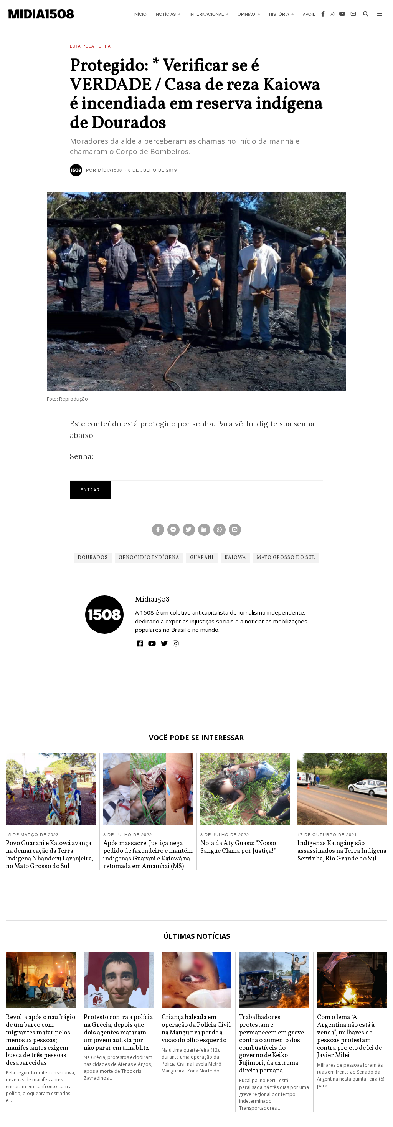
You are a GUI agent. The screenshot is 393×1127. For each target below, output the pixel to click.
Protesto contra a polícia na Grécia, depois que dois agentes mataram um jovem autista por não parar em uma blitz (118, 1032)
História (279, 14)
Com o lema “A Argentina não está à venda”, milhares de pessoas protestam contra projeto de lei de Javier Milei (349, 1036)
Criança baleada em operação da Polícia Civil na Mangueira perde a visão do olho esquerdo (196, 1028)
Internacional (207, 14)
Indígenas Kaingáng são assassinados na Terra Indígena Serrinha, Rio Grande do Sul (341, 851)
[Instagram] (332, 13)
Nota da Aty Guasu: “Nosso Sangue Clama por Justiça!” (238, 847)
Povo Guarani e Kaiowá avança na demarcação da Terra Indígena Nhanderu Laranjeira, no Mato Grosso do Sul (49, 854)
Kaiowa (235, 558)
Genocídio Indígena (149, 558)
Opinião (246, 14)
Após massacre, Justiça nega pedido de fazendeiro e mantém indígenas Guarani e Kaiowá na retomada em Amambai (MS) (148, 854)
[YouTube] (342, 13)
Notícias (166, 14)
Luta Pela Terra (90, 46)
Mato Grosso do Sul (286, 558)
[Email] (353, 13)
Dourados (93, 558)
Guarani (202, 558)
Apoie (309, 14)
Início (140, 14)
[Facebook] (323, 13)
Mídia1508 (152, 599)
